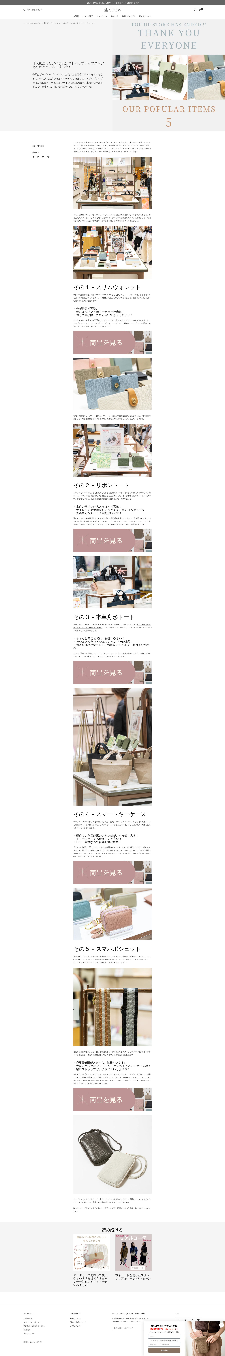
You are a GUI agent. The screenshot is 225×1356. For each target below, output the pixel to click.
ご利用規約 (27, 1318)
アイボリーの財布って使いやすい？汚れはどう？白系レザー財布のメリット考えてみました (90, 1280)
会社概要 (26, 1330)
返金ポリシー (28, 1333)
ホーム (25, 23)
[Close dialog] (221, 1325)
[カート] (200, 10)
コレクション (102, 16)
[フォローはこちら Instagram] (192, 1320)
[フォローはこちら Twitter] (185, 1320)
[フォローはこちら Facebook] (179, 1320)
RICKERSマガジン (129, 16)
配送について (75, 1318)
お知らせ (114, 16)
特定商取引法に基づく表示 (34, 1326)
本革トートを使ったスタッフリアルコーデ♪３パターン (133, 1277)
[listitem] (33, 157)
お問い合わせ (75, 1326)
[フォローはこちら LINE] (198, 1320)
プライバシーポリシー (32, 1322)
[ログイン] (195, 10)
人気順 (76, 16)
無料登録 (164, 1350)
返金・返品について (78, 1322)
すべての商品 (87, 16)
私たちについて (145, 16)
